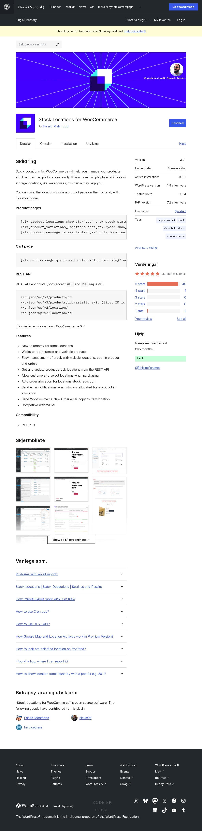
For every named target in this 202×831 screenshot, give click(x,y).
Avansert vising (146, 248)
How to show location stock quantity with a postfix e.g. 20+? (61, 674)
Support (91, 771)
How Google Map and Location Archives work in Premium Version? (64, 636)
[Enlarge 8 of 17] (83, 453)
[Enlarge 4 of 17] (45, 540)
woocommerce (176, 236)
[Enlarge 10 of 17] (83, 511)
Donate (126, 777)
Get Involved (128, 765)
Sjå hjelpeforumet (147, 368)
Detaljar (25, 144)
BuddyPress (164, 784)
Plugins (55, 777)
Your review (143, 319)
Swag (125, 784)
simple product (166, 220)
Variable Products (174, 228)
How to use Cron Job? (32, 611)
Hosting (21, 777)
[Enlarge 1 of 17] (45, 453)
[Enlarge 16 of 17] (121, 543)
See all (181, 319)
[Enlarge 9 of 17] (83, 481)
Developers (93, 777)
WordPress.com (167, 765)
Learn (89, 765)
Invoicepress (33, 727)
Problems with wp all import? (37, 574)
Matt (160, 771)
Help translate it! (135, 31)
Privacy (20, 784)
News (19, 771)
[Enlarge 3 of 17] (45, 511)
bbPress (162, 777)
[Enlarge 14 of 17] (121, 453)
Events (124, 771)
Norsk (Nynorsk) (63, 806)
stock (181, 220)
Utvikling (92, 144)
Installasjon (69, 144)
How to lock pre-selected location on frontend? (51, 649)
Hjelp (182, 144)
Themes (56, 771)
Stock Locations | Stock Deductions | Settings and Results (59, 587)
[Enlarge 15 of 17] (121, 482)
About (20, 765)
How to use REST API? (33, 624)
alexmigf (85, 718)
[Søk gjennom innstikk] (58, 44)
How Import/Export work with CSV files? (45, 599)
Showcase (57, 765)
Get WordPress (183, 6)
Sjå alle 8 (180, 211)
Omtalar (45, 144)
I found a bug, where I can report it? (42, 661)
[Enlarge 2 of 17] (45, 481)
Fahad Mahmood (55, 126)
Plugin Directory (26, 20)
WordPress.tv (96, 784)
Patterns (56, 784)
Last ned (178, 123)
